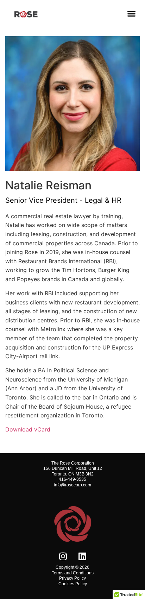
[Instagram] (63, 556)
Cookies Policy (72, 583)
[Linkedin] (82, 556)
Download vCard (27, 429)
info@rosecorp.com (72, 485)
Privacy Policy (72, 578)
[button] (131, 13)
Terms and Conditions (73, 572)
